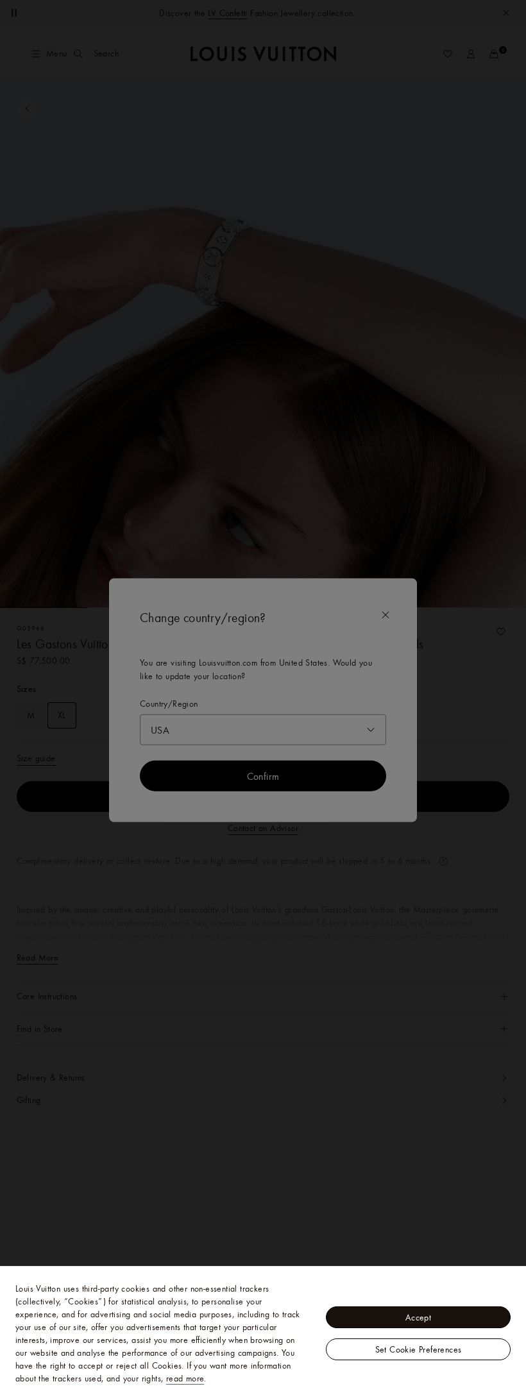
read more (185, 1378)
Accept (418, 1317)
